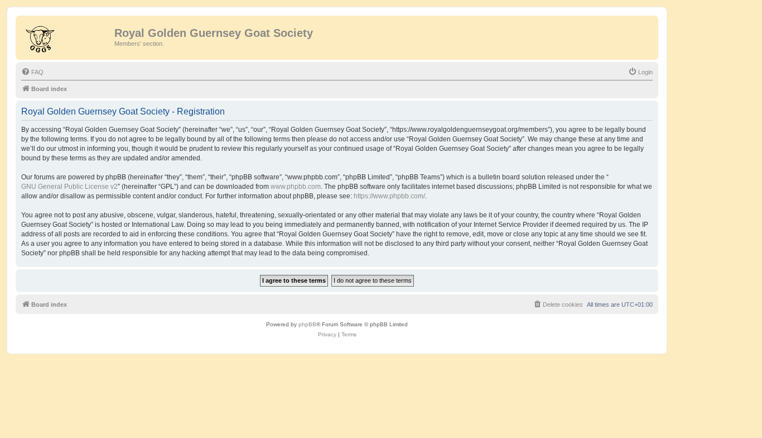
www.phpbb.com (296, 187)
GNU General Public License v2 (69, 187)
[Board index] (66, 36)
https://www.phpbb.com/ (389, 196)
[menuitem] (32, 72)
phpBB (307, 324)
